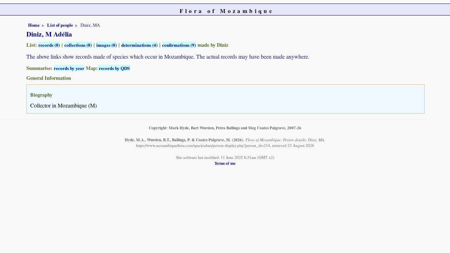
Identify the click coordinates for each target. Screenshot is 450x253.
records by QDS (114, 68)
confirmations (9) (179, 44)
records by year (69, 68)
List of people (60, 25)
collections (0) (78, 44)
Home (34, 25)
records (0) (49, 44)
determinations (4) (139, 44)
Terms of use (225, 163)
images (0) (106, 44)
